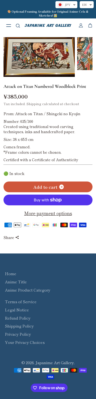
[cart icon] (90, 25)
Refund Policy (18, 318)
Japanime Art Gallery (54, 362)
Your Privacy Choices (25, 342)
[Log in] (80, 25)
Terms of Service (21, 301)
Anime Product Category (27, 290)
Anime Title (16, 282)
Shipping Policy (19, 326)
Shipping (33, 103)
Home (10, 273)
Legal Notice (17, 310)
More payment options (48, 213)
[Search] (18, 25)
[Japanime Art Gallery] (48, 25)
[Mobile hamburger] (8, 25)
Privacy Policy (18, 334)
